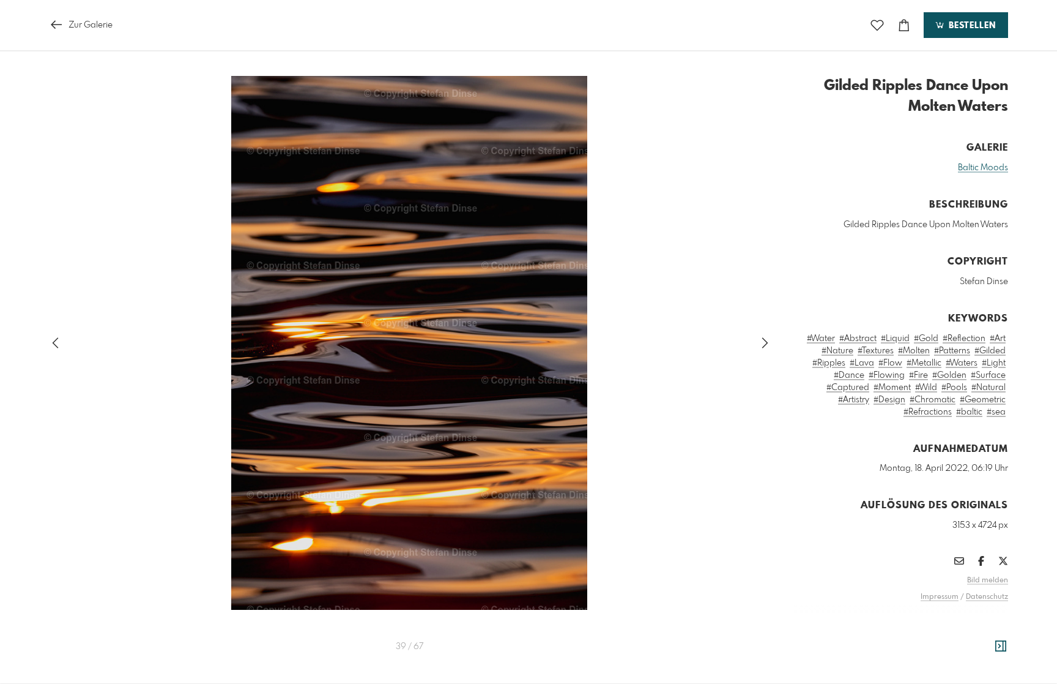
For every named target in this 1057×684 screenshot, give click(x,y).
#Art (998, 338)
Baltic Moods (983, 167)
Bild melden (987, 580)
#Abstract (858, 338)
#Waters (961, 363)
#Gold (926, 338)
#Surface (988, 375)
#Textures (876, 351)
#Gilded (990, 351)
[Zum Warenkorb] (904, 25)
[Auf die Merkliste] (877, 25)
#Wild (926, 387)
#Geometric (983, 400)
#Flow (890, 363)
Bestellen (971, 25)
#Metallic (924, 363)
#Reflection (964, 338)
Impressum (940, 597)
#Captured (847, 387)
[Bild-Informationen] (1000, 646)
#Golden (949, 375)
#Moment (892, 387)
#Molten (914, 351)
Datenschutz (987, 597)
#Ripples (828, 363)
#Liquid (895, 338)
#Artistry (853, 400)
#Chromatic (932, 400)
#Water (821, 338)
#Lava (862, 363)
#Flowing (887, 375)
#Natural (988, 387)
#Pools (954, 387)
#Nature (837, 351)
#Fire (918, 375)
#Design (889, 400)
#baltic (969, 412)
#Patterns (952, 351)
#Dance (849, 375)
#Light (994, 363)
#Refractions (927, 412)
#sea (996, 412)
